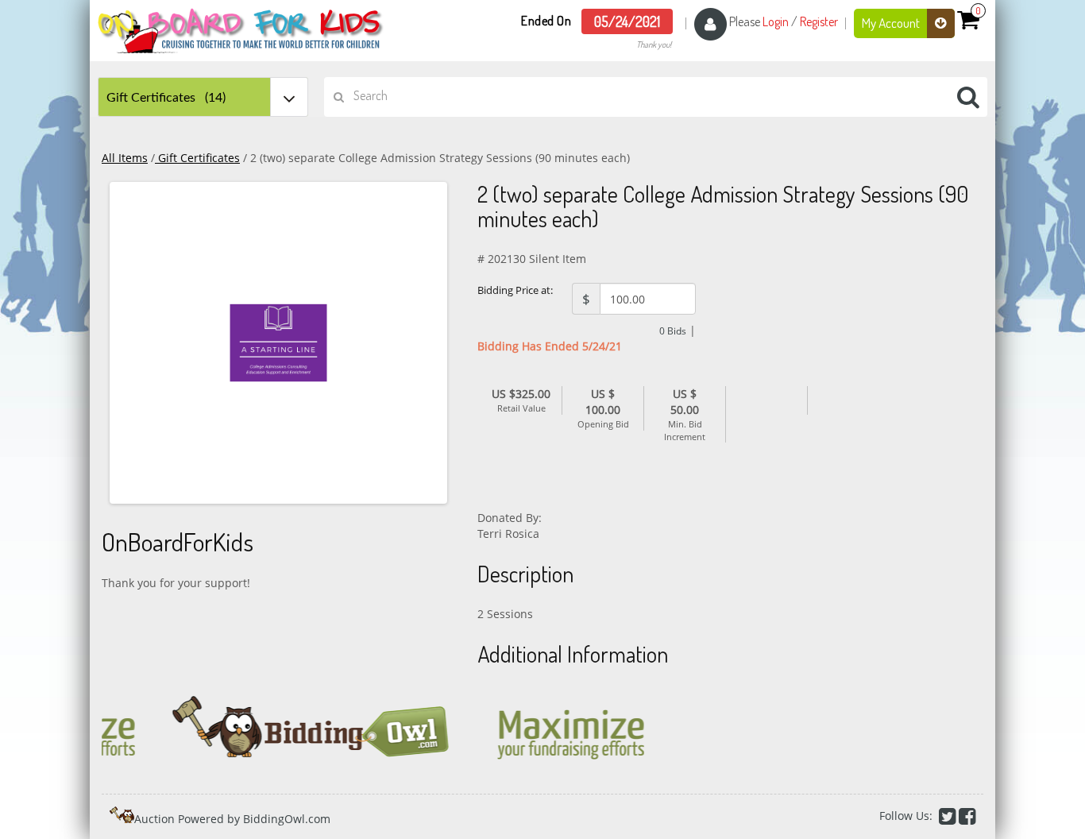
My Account (892, 22)
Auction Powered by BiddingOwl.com (232, 818)
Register (819, 21)
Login (776, 21)
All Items (125, 157)
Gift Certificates (197, 157)
